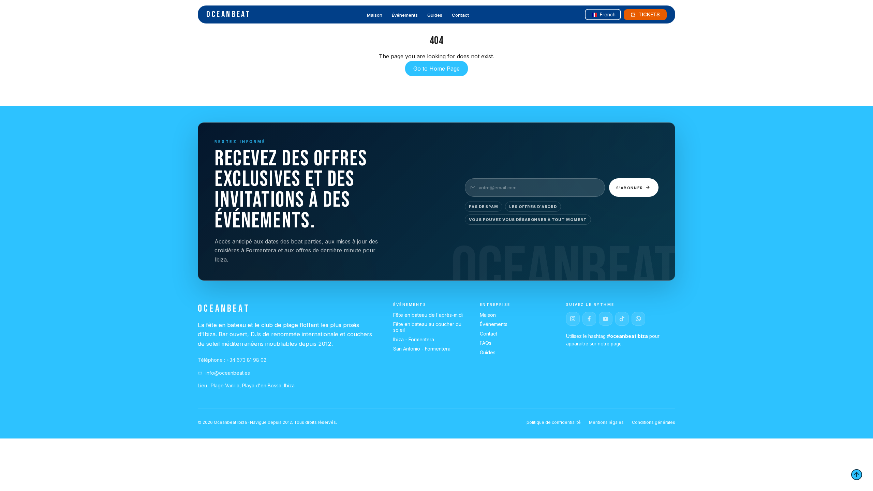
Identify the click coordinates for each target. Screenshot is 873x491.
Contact (460, 15)
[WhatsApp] (638, 319)
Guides (434, 15)
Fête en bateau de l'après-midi (428, 315)
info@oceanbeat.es (227, 373)
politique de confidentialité (554, 422)
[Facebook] (589, 319)
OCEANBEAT (228, 14)
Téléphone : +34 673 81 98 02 (232, 360)
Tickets (649, 14)
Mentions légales (606, 422)
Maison (374, 15)
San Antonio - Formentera (421, 349)
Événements (405, 15)
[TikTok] (622, 319)
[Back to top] (856, 474)
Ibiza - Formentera (413, 339)
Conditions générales (653, 422)
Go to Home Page (436, 68)
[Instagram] (573, 319)
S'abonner (630, 187)
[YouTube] (605, 319)
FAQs (485, 343)
